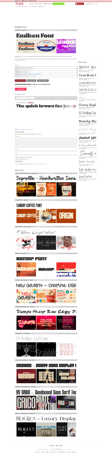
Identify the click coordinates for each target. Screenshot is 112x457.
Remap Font (17, 253)
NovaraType (33, 386)
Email (16, 153)
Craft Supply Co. (27, 333)
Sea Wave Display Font (87, 82)
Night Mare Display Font (87, 67)
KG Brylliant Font (87, 113)
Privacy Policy (53, 452)
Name (16, 149)
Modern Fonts (74, 333)
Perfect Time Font (87, 162)
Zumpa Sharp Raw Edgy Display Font (22, 306)
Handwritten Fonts (73, 173)
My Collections (33, 0)
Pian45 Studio (31, 360)
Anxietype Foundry (34, 173)
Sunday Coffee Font (29, 205)
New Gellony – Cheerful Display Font (56, 285)
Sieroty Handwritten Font (87, 154)
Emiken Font (17, 30)
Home (16, 6)
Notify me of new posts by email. (22, 159)
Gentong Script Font (85, 176)
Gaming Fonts (74, 253)
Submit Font (74, 452)
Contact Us (37, 452)
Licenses (43, 452)
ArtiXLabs (32, 306)
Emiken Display (24, 129)
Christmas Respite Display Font (87, 90)
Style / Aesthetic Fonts (23, 6)
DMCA (47, 452)
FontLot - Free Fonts (56, 445)
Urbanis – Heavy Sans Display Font (21, 360)
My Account (26, 0)
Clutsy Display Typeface (87, 105)
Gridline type (32, 413)
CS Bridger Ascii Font (19, 333)
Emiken (19, 129)
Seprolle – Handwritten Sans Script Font (22, 173)
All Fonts (68, 452)
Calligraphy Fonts (67, 173)
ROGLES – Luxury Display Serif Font (22, 413)
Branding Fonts (60, 173)
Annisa (83, 97)
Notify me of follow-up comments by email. (24, 157)
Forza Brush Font (87, 75)
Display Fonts (66, 30)
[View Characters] (74, 106)
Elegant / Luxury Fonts (66, 226)
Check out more (31, 80)
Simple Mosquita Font (87, 130)
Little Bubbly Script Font (87, 169)
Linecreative (23, 253)
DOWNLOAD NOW (20, 89)
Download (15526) (21, 80)
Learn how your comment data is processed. (38, 164)
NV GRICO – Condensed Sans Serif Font (22, 386)
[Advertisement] (56, 15)
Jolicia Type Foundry (27, 226)
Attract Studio (23, 30)
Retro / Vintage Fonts (33, 6)
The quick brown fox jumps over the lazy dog (46, 106)
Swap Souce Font (87, 138)
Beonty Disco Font (87, 121)
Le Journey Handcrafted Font (87, 145)
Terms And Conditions (61, 452)
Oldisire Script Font (18, 226)
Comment (17, 136)
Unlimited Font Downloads (58, 3)
